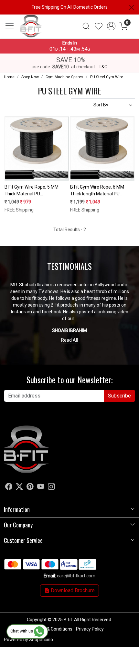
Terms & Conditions (52, 629)
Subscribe (119, 396)
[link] (86, 26)
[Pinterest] (30, 487)
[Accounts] (111, 26)
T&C (103, 66)
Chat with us (22, 631)
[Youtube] (41, 487)
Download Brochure (72, 590)
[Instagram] (51, 487)
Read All (69, 340)
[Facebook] (9, 487)
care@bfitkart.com (76, 575)
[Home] (42, 38)
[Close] (131, 7)
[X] (19, 487)
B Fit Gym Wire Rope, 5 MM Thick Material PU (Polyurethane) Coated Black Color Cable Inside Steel (34, 190)
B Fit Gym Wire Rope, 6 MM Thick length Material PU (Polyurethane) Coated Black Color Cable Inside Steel (99, 190)
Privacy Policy (90, 629)
